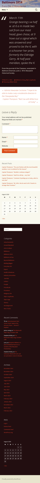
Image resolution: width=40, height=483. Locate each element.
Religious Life (8, 293)
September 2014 (9, 377)
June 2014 (7, 386)
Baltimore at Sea (20, 80)
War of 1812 (7, 308)
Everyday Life (8, 266)
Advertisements (8, 242)
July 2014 (6, 383)
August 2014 (7, 380)
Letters (6, 281)
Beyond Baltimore (9, 260)
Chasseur (6, 82)
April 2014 (7, 392)
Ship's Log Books (31, 80)
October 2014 (8, 374)
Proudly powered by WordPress (11, 479)
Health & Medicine (9, 272)
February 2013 (8, 411)
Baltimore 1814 (8, 254)
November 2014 (8, 371)
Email (4, 142)
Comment (6, 124)
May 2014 (6, 389)
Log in (5, 423)
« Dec (3, 218)
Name (5, 137)
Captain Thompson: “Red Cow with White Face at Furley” (20, 100)
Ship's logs (7, 299)
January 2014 (7, 402)
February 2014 (8, 399)
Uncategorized (8, 305)
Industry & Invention (9, 275)
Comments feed (8, 429)
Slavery (6, 302)
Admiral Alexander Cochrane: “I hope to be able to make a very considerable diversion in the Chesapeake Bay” (19, 93)
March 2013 (7, 408)
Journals (6, 278)
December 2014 (8, 368)
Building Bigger (8, 263)
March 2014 (7, 396)
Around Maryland (9, 245)
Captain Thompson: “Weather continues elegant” (16, 172)
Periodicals (7, 287)
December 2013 (8, 405)
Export (6, 269)
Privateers (7, 290)
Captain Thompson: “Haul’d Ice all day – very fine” (16, 175)
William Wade (13, 82)
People (6, 284)
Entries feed (7, 426)
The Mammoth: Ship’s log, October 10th (12, 337)
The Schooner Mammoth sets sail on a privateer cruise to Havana (13, 354)
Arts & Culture (8, 248)
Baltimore (7, 251)
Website (5, 146)
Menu (4, 10)
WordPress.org (8, 432)
